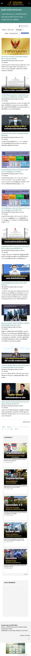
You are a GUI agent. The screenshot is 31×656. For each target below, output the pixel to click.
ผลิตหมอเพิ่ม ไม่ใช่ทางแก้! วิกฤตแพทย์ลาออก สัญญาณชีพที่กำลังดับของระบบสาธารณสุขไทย (15, 486)
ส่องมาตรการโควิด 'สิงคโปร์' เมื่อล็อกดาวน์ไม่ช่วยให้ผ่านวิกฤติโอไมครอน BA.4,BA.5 (15, 324)
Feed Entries (24, 26)
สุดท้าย (16, 429)
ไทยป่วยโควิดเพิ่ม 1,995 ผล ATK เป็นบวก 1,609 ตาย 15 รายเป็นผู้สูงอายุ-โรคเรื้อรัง (14, 171)
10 (2, 429)
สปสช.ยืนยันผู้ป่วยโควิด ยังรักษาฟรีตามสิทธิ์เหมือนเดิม (13, 284)
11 (5, 429)
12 (8, 429)
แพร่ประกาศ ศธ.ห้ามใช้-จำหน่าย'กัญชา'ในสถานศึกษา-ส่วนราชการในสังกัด (14, 57)
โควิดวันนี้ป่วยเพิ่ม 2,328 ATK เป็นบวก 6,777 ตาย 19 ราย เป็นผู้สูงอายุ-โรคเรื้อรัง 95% (15, 209)
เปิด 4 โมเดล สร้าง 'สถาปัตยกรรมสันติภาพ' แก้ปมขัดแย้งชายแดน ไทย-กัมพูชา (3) (15, 460)
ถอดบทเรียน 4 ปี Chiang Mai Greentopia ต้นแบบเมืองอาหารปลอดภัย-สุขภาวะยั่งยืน (15, 513)
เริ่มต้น (3, 427)
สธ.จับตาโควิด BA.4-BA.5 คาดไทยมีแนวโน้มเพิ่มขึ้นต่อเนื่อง (15, 134)
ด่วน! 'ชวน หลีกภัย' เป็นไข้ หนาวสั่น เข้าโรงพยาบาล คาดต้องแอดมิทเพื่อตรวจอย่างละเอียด (15, 366)
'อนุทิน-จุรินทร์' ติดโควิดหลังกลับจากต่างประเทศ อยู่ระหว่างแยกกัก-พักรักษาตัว (15, 403)
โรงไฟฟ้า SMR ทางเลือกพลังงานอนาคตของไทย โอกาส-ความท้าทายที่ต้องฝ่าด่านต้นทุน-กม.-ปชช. (14, 539)
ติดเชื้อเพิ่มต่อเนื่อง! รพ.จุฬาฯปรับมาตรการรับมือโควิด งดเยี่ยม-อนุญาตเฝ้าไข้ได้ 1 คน (15, 247)
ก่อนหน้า (9, 427)
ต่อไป (11, 429)
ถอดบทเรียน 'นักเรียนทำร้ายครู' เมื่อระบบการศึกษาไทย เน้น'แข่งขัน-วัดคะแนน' (15, 566)
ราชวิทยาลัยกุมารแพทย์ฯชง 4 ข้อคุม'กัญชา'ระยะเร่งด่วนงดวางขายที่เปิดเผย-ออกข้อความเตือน (15, 96)
